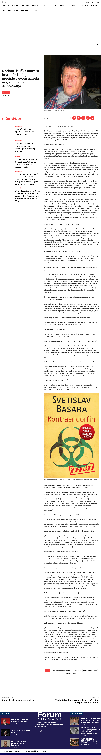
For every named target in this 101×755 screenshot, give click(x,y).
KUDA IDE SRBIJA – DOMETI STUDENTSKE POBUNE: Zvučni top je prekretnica (89, 742)
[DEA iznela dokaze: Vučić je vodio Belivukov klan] (5, 721)
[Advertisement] (50, 27)
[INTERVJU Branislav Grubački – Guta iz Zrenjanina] (5, 743)
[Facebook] (74, 118)
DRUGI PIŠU (18, 126)
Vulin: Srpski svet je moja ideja (18, 700)
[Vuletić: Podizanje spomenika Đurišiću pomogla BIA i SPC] (7, 130)
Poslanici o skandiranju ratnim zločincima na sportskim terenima (77, 701)
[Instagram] (41, 731)
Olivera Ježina (76, 671)
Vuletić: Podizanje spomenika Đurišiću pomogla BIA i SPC (24, 131)
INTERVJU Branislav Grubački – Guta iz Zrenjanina (18, 743)
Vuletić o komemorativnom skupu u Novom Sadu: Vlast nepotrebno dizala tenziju (91, 720)
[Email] (92, 118)
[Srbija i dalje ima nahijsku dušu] (5, 732)
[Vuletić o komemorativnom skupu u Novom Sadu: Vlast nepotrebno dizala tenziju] (74, 721)
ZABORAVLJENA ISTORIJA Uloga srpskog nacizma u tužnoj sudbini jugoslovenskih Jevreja (90, 731)
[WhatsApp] (88, 118)
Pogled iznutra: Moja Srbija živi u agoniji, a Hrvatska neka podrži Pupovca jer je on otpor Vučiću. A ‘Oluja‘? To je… (27, 196)
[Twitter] (79, 118)
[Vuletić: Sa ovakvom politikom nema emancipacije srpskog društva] (7, 146)
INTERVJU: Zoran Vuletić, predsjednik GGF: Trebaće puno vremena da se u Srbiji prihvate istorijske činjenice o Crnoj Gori (27, 179)
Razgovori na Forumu (90, 671)
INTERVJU (5, 92)
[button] (97, 44)
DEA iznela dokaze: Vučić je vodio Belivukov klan (20, 720)
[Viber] (83, 118)
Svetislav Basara (71, 673)
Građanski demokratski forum (61, 671)
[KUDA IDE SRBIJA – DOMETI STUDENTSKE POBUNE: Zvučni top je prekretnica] (74, 742)
